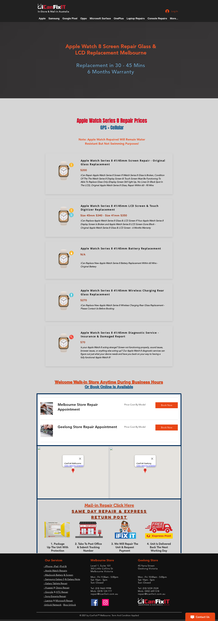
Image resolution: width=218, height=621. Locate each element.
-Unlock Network (52, 604)
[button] (157, 18)
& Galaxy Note (72, 579)
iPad (56, 566)
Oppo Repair (62, 587)
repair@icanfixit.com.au (104, 593)
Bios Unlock (69, 604)
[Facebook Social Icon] (94, 602)
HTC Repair (62, 592)
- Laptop (48, 600)
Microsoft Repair (64, 600)
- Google (48, 592)
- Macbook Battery (53, 574)
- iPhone (48, 566)
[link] (87, 407)
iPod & (63, 566)
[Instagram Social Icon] (105, 602)
